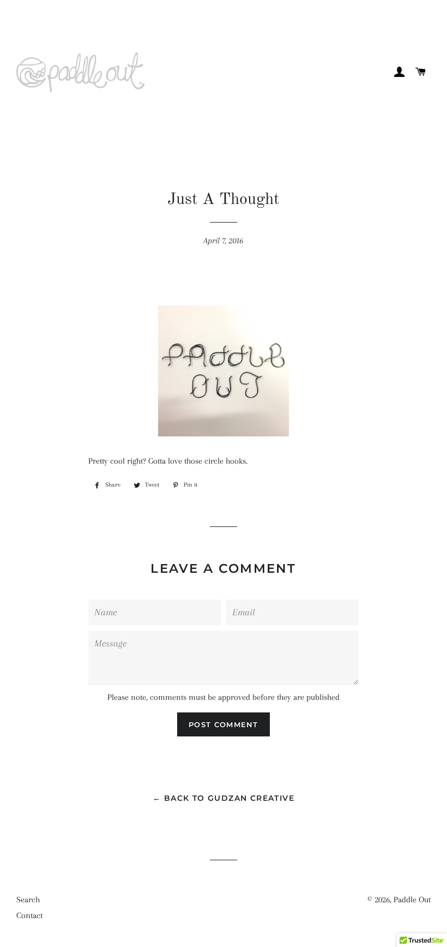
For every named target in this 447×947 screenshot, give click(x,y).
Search (28, 899)
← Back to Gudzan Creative (223, 798)
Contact (29, 915)
